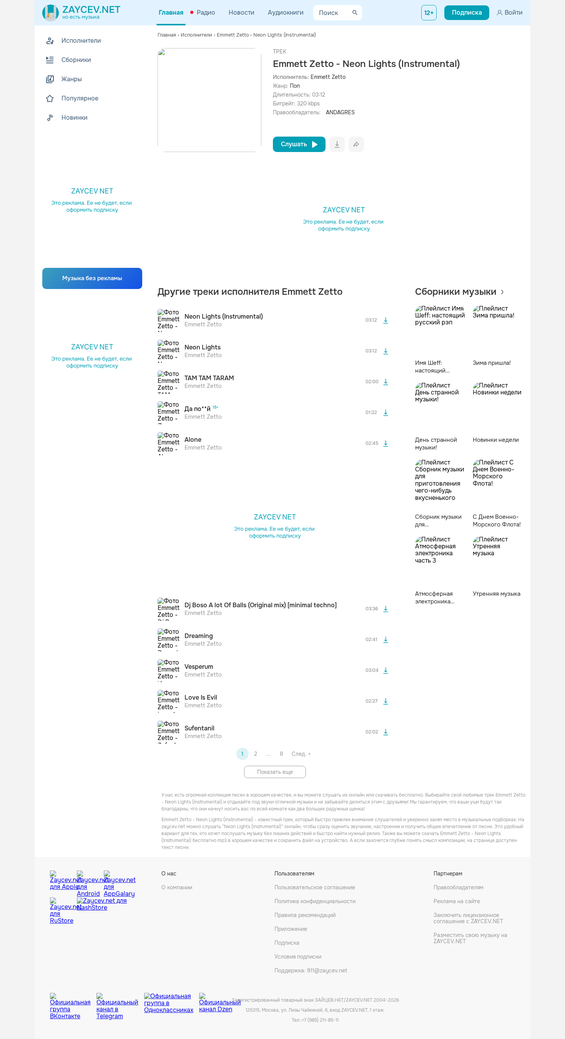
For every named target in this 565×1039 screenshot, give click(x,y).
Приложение (290, 929)
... (268, 753)
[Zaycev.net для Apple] (61, 882)
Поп (295, 85)
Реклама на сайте (457, 901)
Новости (241, 12)
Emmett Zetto (328, 76)
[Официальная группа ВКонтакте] (73, 1000)
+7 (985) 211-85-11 (320, 1020)
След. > (301, 753)
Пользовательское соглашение (314, 887)
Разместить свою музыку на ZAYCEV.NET (470, 938)
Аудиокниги (286, 12)
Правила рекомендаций (305, 915)
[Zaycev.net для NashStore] (102, 911)
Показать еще (275, 771)
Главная (171, 12)
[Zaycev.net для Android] (88, 882)
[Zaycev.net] (81, 12)
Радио (206, 12)
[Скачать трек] (385, 320)
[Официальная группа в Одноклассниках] (171, 1000)
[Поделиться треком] (356, 144)
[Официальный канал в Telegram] (120, 1000)
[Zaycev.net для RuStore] (61, 911)
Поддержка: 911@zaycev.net (310, 970)
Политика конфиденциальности (315, 901)
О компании (176, 887)
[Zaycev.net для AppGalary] (115, 882)
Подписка (286, 943)
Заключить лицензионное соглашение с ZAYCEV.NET (468, 918)
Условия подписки (297, 957)
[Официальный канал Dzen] (220, 1000)
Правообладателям (459, 887)
